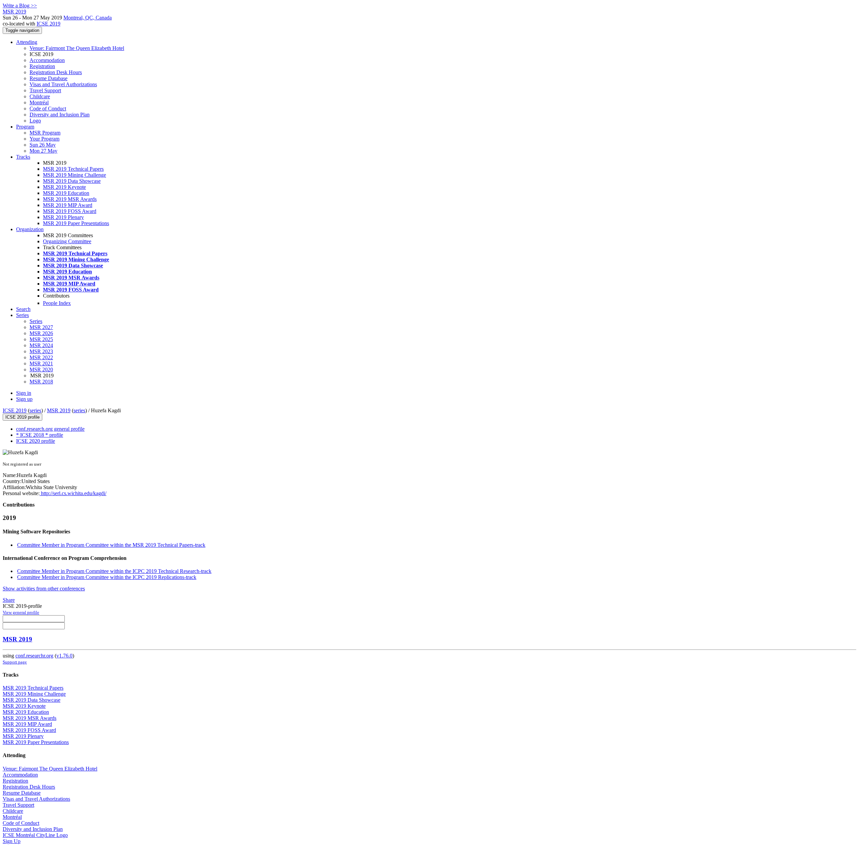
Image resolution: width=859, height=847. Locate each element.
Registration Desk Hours (56, 72)
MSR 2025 (41, 339)
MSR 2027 (41, 327)
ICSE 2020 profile (35, 441)
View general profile (21, 612)
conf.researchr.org (34, 655)
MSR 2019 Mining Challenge (74, 175)
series (35, 410)
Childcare (40, 96)
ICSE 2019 (48, 24)
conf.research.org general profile (50, 429)
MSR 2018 (41, 381)
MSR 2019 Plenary (63, 217)
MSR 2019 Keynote (64, 187)
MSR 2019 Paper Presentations (76, 223)
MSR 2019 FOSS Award (69, 211)
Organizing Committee (67, 241)
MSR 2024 (41, 345)
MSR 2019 (58, 410)
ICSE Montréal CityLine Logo (35, 835)
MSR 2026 (41, 333)
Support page (15, 662)
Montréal (39, 102)
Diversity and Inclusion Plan (60, 114)
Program (25, 126)
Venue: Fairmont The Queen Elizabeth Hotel (77, 48)
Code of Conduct (48, 108)
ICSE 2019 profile (22, 417)
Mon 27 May (43, 151)
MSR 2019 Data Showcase (72, 181)
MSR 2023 (41, 351)
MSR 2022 (41, 357)
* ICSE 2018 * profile (39, 435)
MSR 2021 (41, 363)
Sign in (23, 393)
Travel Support (45, 90)
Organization (30, 229)
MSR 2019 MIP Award (67, 205)
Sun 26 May (43, 145)
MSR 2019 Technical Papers (73, 169)
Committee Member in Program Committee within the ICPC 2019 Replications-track (106, 577)
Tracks (23, 157)
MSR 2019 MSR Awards (70, 199)
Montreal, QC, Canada (87, 17)
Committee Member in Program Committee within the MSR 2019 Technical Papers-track (111, 545)
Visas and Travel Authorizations (63, 84)
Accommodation (47, 60)
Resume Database (48, 78)
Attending (26, 42)
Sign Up (11, 841)
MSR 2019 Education (66, 193)
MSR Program (45, 133)
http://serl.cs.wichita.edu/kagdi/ (73, 493)
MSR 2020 (41, 369)
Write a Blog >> (20, 5)
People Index (57, 303)
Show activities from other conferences (44, 588)
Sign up (24, 399)
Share (9, 600)
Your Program (44, 139)
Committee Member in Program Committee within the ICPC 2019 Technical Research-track (114, 571)
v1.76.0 (64, 655)
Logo (35, 120)
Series (36, 321)
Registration (42, 66)
